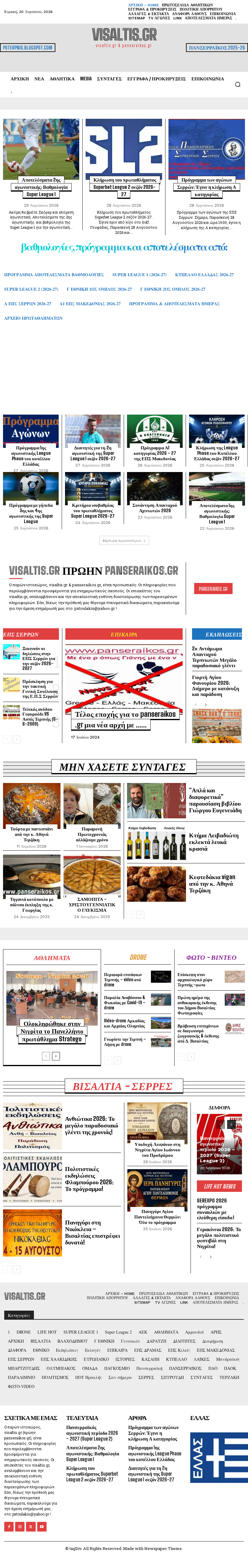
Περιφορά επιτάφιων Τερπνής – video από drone (123, 979)
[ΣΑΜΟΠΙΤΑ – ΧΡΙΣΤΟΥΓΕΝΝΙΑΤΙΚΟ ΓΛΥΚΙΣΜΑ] (92, 877)
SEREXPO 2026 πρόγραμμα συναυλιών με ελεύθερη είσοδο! (215, 1209)
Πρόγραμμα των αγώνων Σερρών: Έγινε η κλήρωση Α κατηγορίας (206, 187)
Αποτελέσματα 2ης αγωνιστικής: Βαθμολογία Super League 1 (41, 187)
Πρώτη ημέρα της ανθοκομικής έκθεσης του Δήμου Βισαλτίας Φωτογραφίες (197, 1005)
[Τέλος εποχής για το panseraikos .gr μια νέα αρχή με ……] (124, 679)
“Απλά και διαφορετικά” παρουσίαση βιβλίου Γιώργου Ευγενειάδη (215, 800)
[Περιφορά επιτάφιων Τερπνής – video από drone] (161, 977)
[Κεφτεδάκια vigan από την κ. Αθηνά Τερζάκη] (156, 884)
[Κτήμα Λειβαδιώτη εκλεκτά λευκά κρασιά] (156, 842)
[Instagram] (19, 1526)
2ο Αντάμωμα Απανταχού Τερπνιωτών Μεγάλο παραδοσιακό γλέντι (214, 656)
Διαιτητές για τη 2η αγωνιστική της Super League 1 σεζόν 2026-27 (93, 453)
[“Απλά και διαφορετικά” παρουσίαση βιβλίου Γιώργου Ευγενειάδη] (156, 800)
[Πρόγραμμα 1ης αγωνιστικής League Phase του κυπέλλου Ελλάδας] (31, 431)
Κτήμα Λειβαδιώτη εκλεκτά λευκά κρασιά (214, 841)
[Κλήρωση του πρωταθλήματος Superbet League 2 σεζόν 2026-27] (124, 149)
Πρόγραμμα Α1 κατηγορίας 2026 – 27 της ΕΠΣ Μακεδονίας (155, 453)
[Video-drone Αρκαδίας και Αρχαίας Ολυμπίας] (161, 1023)
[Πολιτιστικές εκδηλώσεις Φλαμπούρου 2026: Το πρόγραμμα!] (32, 1179)
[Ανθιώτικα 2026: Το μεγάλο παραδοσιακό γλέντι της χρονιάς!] (32, 1126)
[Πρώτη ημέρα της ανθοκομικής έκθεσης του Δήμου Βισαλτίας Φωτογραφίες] (235, 1000)
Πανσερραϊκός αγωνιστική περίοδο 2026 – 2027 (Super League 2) (217, 1149)
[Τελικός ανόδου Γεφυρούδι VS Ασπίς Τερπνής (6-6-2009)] (11, 712)
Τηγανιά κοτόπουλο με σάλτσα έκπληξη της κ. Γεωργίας (32, 904)
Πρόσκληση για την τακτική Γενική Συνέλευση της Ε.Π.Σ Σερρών (40, 688)
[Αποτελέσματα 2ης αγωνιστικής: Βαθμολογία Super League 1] (41, 149)
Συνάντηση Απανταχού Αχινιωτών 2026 (154, 507)
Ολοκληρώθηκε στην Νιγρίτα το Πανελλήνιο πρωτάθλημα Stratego (52, 1031)
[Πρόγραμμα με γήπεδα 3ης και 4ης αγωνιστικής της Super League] (31, 488)
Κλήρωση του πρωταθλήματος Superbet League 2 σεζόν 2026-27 (124, 187)
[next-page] (16, 739)
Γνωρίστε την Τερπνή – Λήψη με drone (125, 1042)
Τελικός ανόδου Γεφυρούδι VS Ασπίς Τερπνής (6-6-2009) (40, 716)
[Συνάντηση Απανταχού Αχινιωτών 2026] (155, 488)
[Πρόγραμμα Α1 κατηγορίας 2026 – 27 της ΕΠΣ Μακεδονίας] (155, 431)
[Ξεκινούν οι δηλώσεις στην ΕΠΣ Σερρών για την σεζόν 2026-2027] (11, 651)
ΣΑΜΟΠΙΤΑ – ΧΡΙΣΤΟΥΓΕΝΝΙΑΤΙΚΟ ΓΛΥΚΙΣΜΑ (92, 904)
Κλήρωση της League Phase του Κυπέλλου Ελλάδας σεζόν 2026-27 (217, 453)
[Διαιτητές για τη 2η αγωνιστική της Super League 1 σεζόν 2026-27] (93, 431)
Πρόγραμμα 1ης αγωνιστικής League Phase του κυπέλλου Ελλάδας (31, 456)
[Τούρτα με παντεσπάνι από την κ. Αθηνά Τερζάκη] (31, 806)
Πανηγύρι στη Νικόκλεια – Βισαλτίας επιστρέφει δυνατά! (92, 1232)
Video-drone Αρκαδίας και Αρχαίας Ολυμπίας (124, 1023)
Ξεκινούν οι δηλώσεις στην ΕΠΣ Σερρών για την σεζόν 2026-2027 (38, 658)
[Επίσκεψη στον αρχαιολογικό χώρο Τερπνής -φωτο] (235, 977)
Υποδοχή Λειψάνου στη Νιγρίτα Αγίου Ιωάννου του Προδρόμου (158, 1149)
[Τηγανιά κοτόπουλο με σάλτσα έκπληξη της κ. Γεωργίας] (31, 877)
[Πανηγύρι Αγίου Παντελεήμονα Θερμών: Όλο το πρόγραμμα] (157, 1190)
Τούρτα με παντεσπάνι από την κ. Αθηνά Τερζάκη (31, 834)
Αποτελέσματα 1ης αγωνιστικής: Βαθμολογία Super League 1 (217, 513)
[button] (238, 84)
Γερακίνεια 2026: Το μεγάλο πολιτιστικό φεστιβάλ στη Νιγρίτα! (219, 1237)
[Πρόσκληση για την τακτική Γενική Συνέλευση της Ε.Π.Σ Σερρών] (11, 684)
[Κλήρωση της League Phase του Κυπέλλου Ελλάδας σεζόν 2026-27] (217, 431)
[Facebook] (9, 1526)
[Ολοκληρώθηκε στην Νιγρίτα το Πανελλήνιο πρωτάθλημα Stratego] (52, 998)
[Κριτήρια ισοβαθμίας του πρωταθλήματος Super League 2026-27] (93, 488)
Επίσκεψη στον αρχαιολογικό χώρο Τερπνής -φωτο (195, 979)
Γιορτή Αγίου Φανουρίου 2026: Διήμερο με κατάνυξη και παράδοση (215, 685)
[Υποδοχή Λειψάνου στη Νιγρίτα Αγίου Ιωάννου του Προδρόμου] (157, 1123)
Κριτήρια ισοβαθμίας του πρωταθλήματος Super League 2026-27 (93, 510)
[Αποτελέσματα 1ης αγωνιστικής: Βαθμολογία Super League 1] (217, 489)
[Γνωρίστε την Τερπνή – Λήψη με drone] (161, 1041)
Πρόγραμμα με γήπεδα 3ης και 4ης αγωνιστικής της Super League (31, 513)
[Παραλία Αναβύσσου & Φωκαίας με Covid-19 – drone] (161, 1000)
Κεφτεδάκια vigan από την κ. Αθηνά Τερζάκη (212, 883)
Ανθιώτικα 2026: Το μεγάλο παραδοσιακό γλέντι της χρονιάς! (91, 1125)
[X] (30, 1526)
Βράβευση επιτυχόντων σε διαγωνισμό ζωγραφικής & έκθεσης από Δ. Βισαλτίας (198, 1033)
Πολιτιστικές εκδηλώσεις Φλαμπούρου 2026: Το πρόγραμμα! (89, 1178)
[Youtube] (42, 1526)
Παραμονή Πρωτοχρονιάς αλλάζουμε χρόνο (92, 834)
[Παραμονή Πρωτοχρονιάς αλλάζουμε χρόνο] (92, 806)
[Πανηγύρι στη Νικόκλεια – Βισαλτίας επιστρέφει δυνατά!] (32, 1233)
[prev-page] (7, 739)
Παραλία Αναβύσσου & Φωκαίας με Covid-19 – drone (124, 1002)
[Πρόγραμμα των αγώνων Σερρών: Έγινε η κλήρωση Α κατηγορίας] (206, 149)
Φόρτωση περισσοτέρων (122, 540)
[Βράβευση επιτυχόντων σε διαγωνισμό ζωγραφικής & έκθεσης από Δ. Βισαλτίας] (235, 1028)
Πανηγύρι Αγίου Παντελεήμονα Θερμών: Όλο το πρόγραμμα (157, 1216)
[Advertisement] (124, 374)
